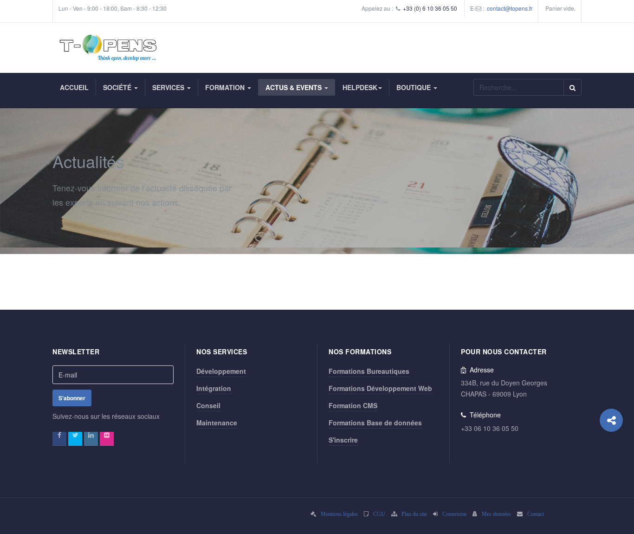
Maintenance (216, 422)
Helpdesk (360, 87)
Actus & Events (294, 87)
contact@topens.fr (509, 8)
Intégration (213, 388)
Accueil (74, 87)
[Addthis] (611, 420)
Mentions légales (339, 514)
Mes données (496, 514)
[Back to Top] (611, 457)
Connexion (454, 514)
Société (118, 87)
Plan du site (414, 514)
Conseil (208, 405)
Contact (535, 514)
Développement (221, 371)
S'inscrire (343, 439)
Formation (225, 87)
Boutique (414, 87)
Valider (572, 87)
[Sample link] (59, 439)
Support (20, 21)
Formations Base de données (375, 422)
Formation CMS (353, 405)
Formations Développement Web (380, 388)
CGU (379, 514)
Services (169, 87)
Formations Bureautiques (369, 371)
